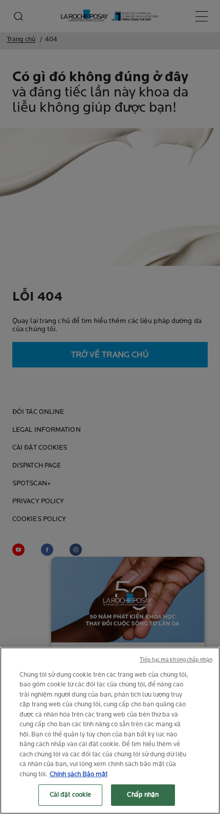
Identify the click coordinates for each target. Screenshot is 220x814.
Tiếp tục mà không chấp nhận (176, 660)
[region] (110, 730)
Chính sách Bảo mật (78, 774)
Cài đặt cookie (71, 795)
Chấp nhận (143, 795)
